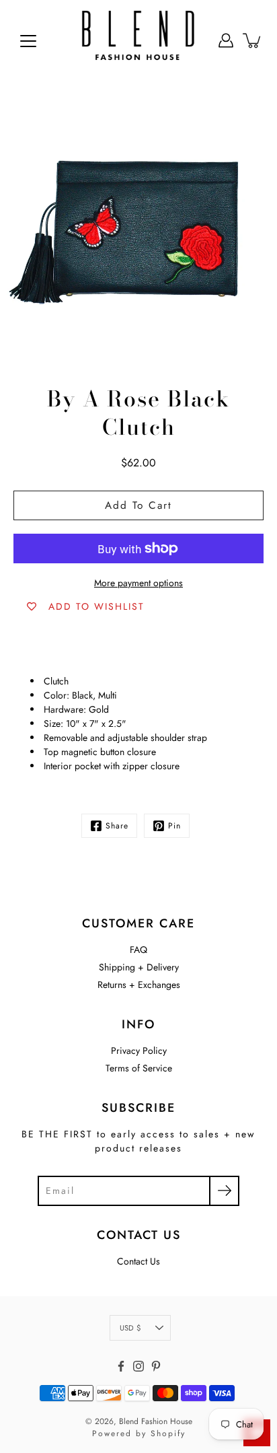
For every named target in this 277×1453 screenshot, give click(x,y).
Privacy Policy (139, 1050)
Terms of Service (139, 1068)
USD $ (130, 1327)
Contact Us (138, 1261)
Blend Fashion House (155, 1421)
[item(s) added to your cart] (253, 40)
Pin (174, 826)
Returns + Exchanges (138, 984)
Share (117, 826)
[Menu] (28, 41)
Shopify (168, 1433)
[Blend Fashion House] (138, 40)
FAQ (138, 949)
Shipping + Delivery (139, 967)
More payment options (138, 583)
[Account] (226, 40)
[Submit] (224, 1191)
